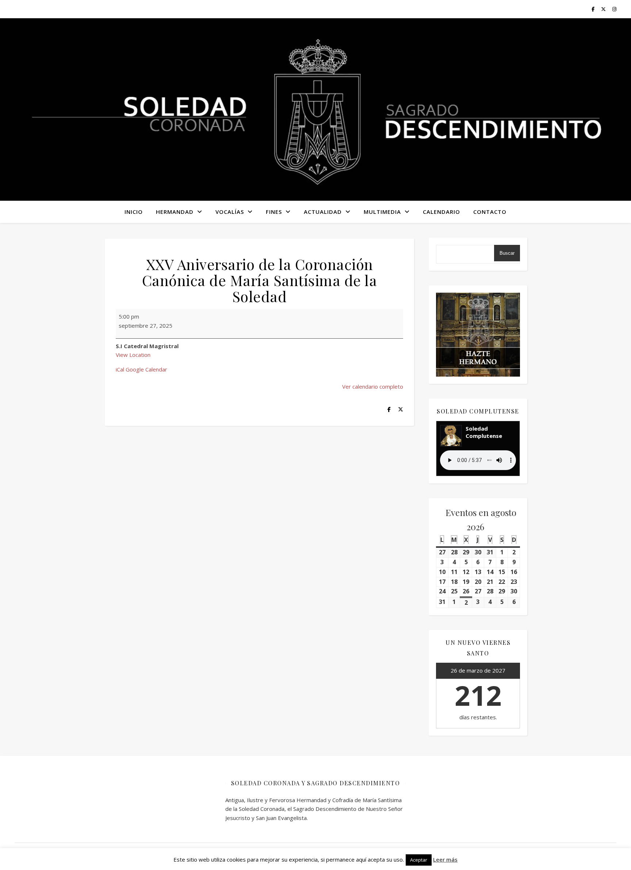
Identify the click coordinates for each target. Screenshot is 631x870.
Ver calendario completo (372, 386)
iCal (120, 369)
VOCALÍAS (229, 211)
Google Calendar (146, 369)
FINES (274, 211)
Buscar (507, 253)
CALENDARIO (441, 211)
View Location (133, 354)
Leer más (445, 859)
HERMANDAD (175, 211)
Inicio (134, 211)
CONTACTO (489, 211)
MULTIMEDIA (382, 211)
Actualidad (323, 211)
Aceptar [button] (418, 859)
